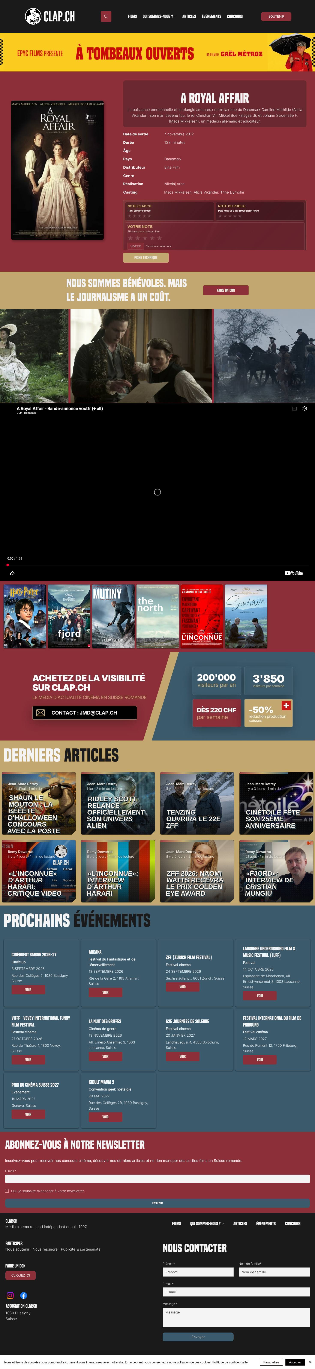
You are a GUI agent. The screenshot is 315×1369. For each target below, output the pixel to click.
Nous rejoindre (45, 1249)
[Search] (106, 16)
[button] (28, 990)
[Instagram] (10, 1295)
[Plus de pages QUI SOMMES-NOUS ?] (175, 16)
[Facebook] (23, 1295)
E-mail (10, 1171)
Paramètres (271, 1362)
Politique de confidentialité (230, 1362)
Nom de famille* (250, 1263)
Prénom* (169, 1263)
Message (170, 1303)
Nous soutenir (17, 1249)
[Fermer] (309, 1362)
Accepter (295, 1362)
